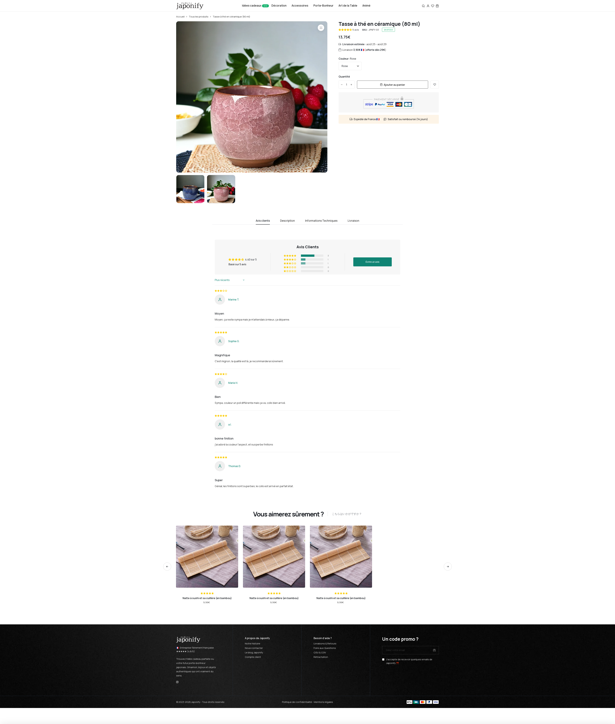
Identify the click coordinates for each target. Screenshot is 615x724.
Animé (366, 5)
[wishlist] (432, 5)
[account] (428, 5)
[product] (321, 28)
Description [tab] (287, 220)
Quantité (344, 76)
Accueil (180, 16)
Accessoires (300, 5)
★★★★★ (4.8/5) (185, 651)
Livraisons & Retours (325, 643)
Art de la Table (348, 5)
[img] (221, 290)
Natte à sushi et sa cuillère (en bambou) (207, 598)
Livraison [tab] (353, 220)
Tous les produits (198, 16)
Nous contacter (254, 648)
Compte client (253, 657)
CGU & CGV (320, 652)
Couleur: (347, 58)
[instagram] (177, 682)
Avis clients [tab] (263, 220)
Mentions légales (323, 702)
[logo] (189, 5)
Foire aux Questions (325, 648)
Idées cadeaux (251, 5)
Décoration (279, 5)
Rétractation (321, 657)
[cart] (437, 5)
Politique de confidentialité (297, 702)
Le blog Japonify (254, 652)
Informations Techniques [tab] (321, 220)
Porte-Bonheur (323, 5)
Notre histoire (252, 643)
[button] (345, 29)
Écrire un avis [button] (372, 261)
